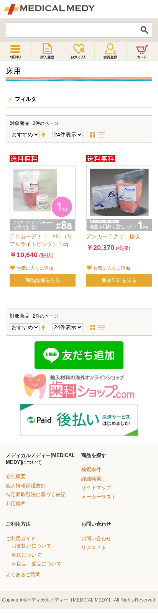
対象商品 (20, 123)
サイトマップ (96, 487)
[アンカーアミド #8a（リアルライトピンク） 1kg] (43, 198)
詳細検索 (91, 479)
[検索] (144, 30)
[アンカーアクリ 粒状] (119, 198)
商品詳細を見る (42, 280)
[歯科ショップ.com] (79, 386)
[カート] (142, 51)
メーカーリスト (98, 497)
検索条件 (91, 469)
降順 (46, 135)
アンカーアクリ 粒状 (113, 236)
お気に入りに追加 (34, 268)
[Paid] (79, 420)
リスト (104, 135)
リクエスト (93, 547)
